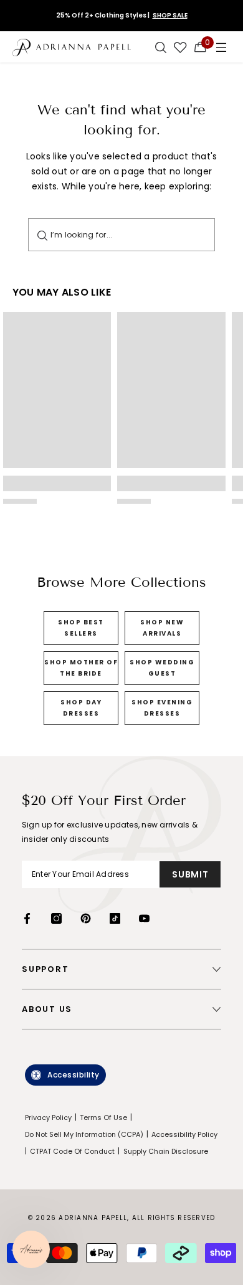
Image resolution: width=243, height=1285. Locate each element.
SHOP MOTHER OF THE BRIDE (81, 668)
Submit (190, 874)
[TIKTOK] (115, 918)
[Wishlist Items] (180, 47)
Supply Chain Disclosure (165, 1151)
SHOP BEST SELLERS (81, 628)
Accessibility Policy (184, 1134)
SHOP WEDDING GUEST (162, 668)
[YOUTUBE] (144, 918)
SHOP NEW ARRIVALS (162, 628)
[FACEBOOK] (27, 918)
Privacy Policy (48, 1117)
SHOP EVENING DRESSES (162, 708)
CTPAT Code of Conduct (72, 1151)
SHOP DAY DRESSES (81, 708)
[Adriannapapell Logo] (71, 47)
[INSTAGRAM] (56, 918)
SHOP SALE (170, 15)
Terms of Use (103, 1117)
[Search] (42, 234)
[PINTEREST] (85, 918)
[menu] (221, 46)
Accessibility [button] (73, 1074)
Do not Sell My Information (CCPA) (84, 1134)
